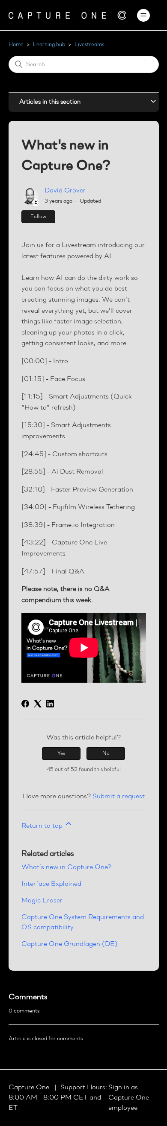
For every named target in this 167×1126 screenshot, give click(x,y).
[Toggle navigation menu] (143, 15)
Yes (61, 753)
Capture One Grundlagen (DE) (69, 944)
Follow (38, 216)
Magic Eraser (42, 900)
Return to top (42, 826)
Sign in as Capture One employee (128, 1097)
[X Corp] (38, 703)
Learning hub (49, 44)
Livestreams (89, 44)
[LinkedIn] (50, 703)
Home (16, 44)
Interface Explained (51, 884)
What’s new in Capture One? (66, 867)
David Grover (65, 190)
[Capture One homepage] (68, 15)
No (106, 753)
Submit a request (118, 796)
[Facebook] (25, 703)
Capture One (30, 1087)
